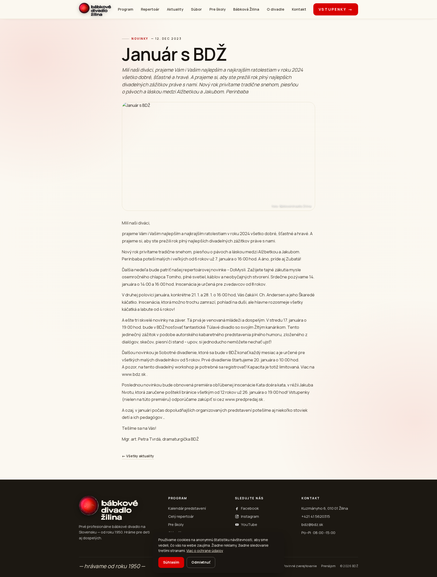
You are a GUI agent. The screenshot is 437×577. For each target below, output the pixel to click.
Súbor (196, 9)
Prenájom (328, 566)
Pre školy (217, 9)
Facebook (250, 508)
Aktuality (175, 9)
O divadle (275, 9)
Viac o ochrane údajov (204, 550)
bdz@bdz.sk (312, 524)
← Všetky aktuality (138, 456)
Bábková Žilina (246, 9)
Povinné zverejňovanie (300, 566)
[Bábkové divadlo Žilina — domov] (95, 9)
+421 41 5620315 (315, 516)
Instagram (250, 516)
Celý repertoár (181, 516)
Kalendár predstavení (187, 508)
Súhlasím (171, 562)
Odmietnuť (200, 562)
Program (125, 9)
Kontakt (299, 9)
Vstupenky (336, 9)
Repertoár (150, 9)
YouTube (249, 524)
